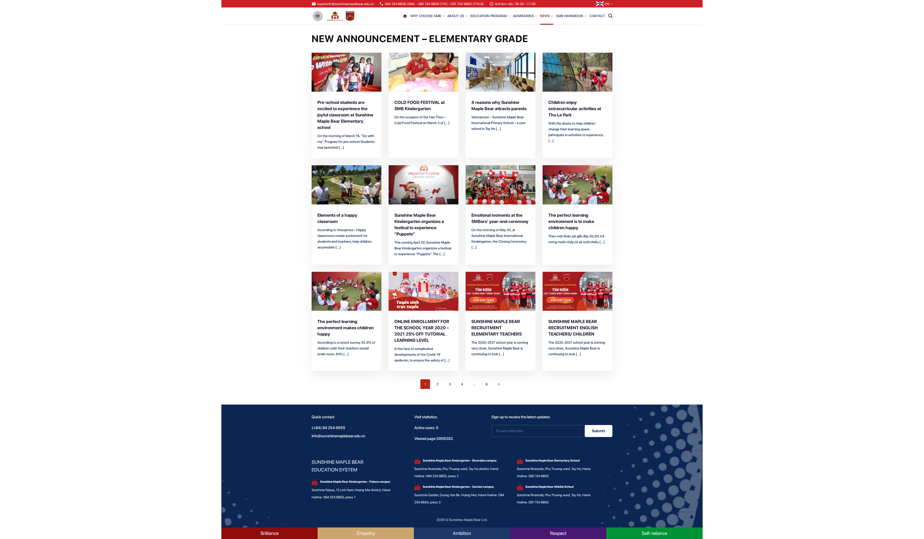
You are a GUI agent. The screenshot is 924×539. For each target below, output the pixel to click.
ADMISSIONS (523, 16)
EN (607, 4)
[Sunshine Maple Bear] (334, 16)
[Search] (610, 16)
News (545, 16)
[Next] (499, 384)
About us (455, 16)
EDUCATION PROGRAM (488, 16)
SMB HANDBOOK (569, 16)
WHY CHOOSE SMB (425, 16)
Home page (405, 16)
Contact (597, 16)
